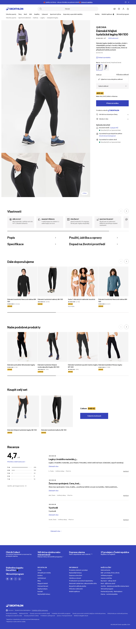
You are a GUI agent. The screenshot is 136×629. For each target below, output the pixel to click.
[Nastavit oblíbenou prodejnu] (114, 9)
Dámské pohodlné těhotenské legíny (21, 365)
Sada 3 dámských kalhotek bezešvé (81, 299)
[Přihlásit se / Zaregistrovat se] (123, 9)
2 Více (84, 193)
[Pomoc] (119, 9)
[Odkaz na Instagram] (15, 578)
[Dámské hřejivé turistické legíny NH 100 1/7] (68, 42)
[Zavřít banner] (128, 2)
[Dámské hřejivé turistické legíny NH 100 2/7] (23, 42)
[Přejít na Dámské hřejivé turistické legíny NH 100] (23, 411)
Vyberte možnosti (94, 416)
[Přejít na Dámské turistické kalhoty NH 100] (57, 411)
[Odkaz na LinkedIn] (19, 578)
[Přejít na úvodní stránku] (14, 9)
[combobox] (112, 86)
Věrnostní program (122, 14)
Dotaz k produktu (104, 57)
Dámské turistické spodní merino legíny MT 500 (83, 366)
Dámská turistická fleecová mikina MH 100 (21, 300)
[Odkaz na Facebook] (7, 578)
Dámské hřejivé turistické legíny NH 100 (22, 430)
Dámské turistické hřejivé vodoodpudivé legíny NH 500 (48, 366)
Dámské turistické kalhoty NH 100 (50, 299)
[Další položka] (126, 211)
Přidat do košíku (112, 103)
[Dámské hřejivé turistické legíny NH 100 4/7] (23, 175)
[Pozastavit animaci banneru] (125, 2)
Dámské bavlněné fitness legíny (110, 365)
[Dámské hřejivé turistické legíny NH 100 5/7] (68, 175)
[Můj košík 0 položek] (128, 9)
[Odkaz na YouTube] (11, 578)
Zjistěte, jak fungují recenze (15, 486)
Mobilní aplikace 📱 (108, 14)
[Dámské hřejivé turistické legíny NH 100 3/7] (45, 108)
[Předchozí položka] (121, 211)
